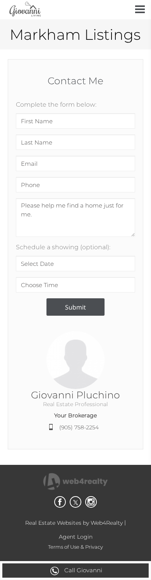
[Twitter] (75, 502)
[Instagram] (91, 502)
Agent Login (76, 536)
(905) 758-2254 (79, 427)
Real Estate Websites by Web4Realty (74, 522)
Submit (75, 307)
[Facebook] (60, 502)
